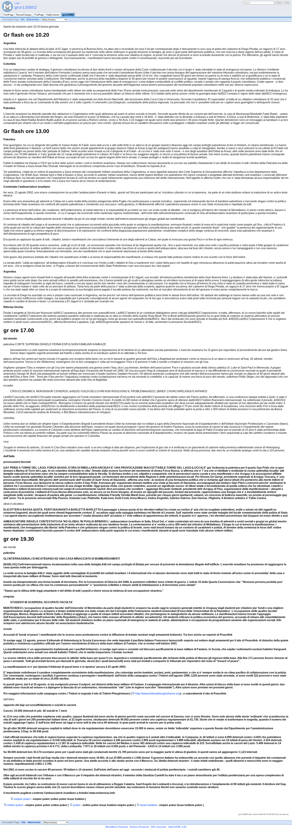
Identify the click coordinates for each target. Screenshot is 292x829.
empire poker (22, 799)
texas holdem (148, 805)
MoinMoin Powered (117, 826)
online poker (15, 805)
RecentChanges (24, 15)
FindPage (39, 15)
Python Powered (139, 826)
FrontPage (8, 15)
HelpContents (53, 15)
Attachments (33, 19)
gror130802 (26, 7)
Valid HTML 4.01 (177, 826)
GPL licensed (158, 826)
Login (17, 3)
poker (76, 805)
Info (23, 19)
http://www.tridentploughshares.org (157, 693)
